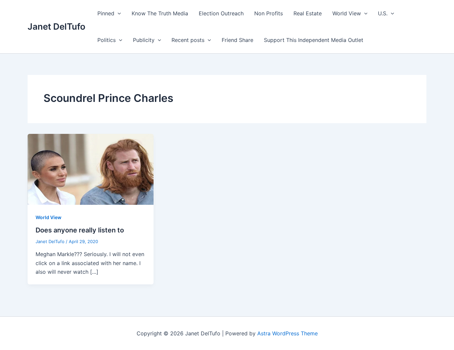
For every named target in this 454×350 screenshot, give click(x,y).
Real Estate (307, 13)
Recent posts (187, 40)
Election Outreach (221, 13)
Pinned (105, 13)
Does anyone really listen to (80, 230)
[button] (117, 13)
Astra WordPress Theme (287, 333)
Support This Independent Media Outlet (313, 40)
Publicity (144, 40)
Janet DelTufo (56, 26)
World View (346, 13)
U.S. (383, 13)
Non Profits (268, 13)
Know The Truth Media (160, 13)
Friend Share (237, 40)
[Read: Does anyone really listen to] (91, 169)
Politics (106, 40)
